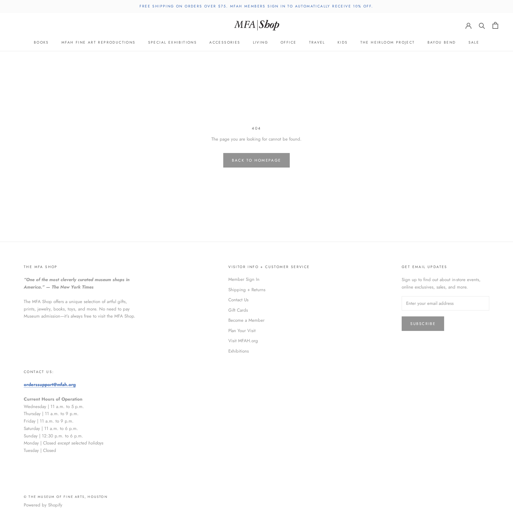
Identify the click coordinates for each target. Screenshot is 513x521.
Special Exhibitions (172, 42)
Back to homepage (256, 160)
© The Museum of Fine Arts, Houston (66, 496)
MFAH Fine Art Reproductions (98, 42)
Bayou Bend (442, 42)
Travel (317, 42)
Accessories (224, 42)
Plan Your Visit (242, 330)
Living (260, 42)
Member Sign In (243, 279)
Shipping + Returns (246, 289)
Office (288, 42)
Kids (343, 42)
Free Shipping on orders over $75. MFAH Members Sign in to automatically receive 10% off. (256, 6)
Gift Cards (238, 310)
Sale (473, 42)
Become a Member (246, 320)
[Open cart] (495, 25)
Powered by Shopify (43, 505)
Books (41, 42)
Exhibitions (238, 351)
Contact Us (238, 300)
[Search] (482, 25)
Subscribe (423, 323)
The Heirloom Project (387, 42)
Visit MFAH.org (243, 340)
